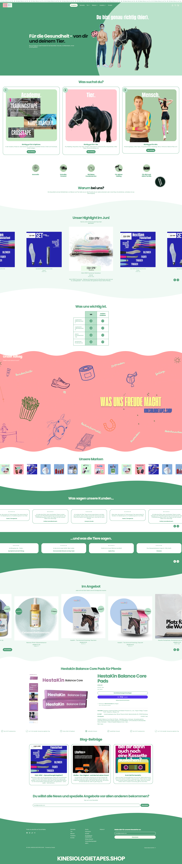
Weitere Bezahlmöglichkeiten (122, 700)
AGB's (86, 843)
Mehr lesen (100, 724)
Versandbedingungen (90, 841)
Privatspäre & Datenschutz (88, 836)
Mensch (72, 833)
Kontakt (110, 5)
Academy (72, 835)
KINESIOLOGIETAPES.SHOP (37, 847)
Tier (71, 831)
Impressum (88, 831)
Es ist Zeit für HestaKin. (133, 775)
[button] (175, 5)
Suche (86, 829)
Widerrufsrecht (89, 839)
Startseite (82, 5)
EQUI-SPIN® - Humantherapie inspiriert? (49, 775)
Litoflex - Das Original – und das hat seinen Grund (91, 775)
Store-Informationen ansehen (105, 705)
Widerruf (102, 829)
